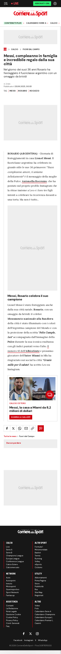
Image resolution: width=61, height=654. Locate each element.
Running (38, 558)
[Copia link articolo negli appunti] (32, 428)
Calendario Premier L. (44, 620)
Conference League (15, 561)
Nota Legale (11, 611)
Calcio (54, 23)
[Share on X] (13, 428)
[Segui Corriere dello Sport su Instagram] (37, 633)
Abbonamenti (41, 577)
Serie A (9, 549)
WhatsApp (42, 640)
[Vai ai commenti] (41, 428)
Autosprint (10, 580)
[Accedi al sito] (55, 4)
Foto (37, 608)
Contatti (9, 605)
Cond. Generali (12, 623)
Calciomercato (12, 567)
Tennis (37, 555)
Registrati (39, 595)
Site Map (38, 592)
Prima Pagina (40, 580)
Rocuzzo (34, 91)
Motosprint (11, 586)
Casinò (38, 623)
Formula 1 (39, 547)
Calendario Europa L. (44, 617)
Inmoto (9, 583)
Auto (8, 577)
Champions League (14, 555)
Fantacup (10, 595)
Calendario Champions (45, 614)
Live (16, 3)
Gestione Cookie (13, 614)
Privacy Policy (12, 620)
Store (37, 583)
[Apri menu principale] (6, 4)
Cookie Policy (12, 617)
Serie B (9, 552)
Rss (36, 589)
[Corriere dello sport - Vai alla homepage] (30, 13)
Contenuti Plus (13, 23)
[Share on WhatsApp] (20, 428)
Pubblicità (39, 586)
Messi (13, 91)
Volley (37, 561)
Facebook (18, 640)
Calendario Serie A (36, 23)
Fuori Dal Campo (31, 49)
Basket (38, 552)
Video (37, 605)
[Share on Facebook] (7, 428)
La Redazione (12, 608)
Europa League (12, 558)
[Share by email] (26, 428)
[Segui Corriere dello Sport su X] (30, 633)
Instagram (28, 640)
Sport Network (12, 592)
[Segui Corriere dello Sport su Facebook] (23, 633)
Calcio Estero (17, 403)
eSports (38, 564)
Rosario (22, 91)
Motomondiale (41, 549)
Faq (7, 626)
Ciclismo (38, 567)
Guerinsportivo (12, 589)
